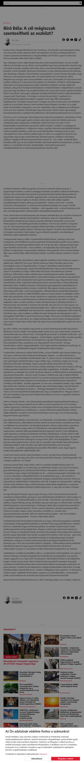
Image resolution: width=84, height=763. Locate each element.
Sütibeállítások (36, 759)
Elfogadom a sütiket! (65, 759)
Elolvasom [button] (43, 754)
